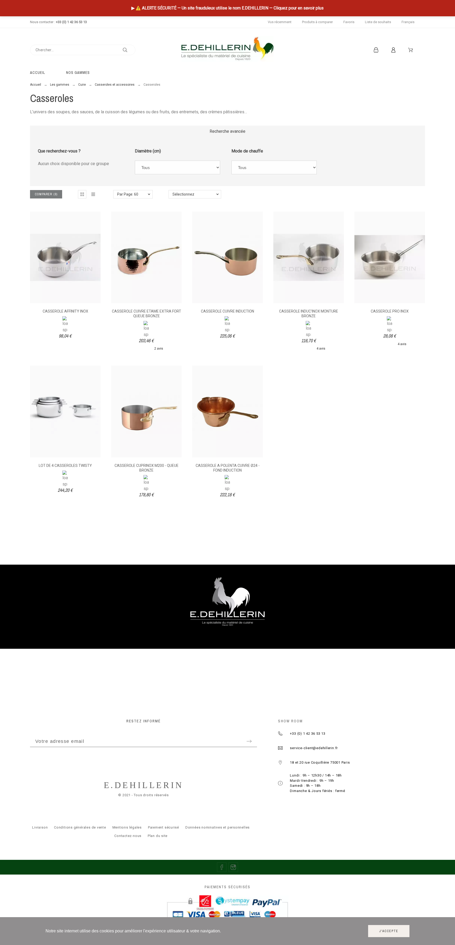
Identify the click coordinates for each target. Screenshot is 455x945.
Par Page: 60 (127, 194)
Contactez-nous (127, 836)
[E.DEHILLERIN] (227, 50)
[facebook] (221, 867)
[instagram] (233, 867)
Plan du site (157, 836)
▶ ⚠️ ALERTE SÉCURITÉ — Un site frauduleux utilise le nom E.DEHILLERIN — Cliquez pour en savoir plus (227, 8)
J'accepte (388, 931)
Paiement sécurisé (163, 827)
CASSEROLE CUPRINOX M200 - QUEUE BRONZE (147, 467)
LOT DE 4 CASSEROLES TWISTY (65, 465)
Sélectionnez (183, 194)
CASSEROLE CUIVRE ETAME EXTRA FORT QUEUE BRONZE (146, 313)
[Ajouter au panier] (294, 257)
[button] (82, 194)
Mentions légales (127, 827)
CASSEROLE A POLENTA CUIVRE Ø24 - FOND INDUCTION (228, 467)
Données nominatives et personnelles (217, 827)
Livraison (40, 827)
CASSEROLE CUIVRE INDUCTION (227, 311)
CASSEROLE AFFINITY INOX (65, 311)
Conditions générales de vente (80, 827)
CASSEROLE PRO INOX (390, 311)
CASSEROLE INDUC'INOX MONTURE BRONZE (308, 313)
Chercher (128, 50)
